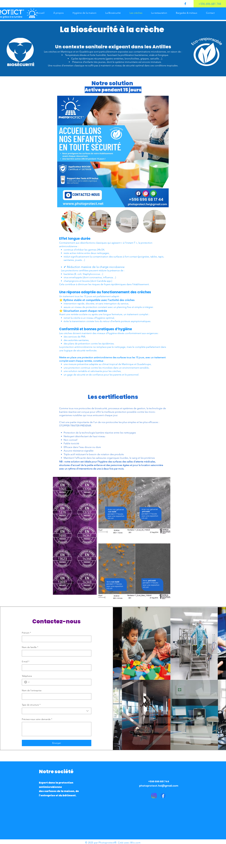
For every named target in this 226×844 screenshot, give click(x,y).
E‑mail (25, 661)
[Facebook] (185, 4)
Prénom (26, 632)
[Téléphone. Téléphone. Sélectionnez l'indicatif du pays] (27, 682)
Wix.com (135, 842)
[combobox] (56, 711)
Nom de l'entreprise (32, 690)
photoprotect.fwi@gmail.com (158, 786)
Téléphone (27, 676)
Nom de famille (30, 647)
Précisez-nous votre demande (37, 719)
